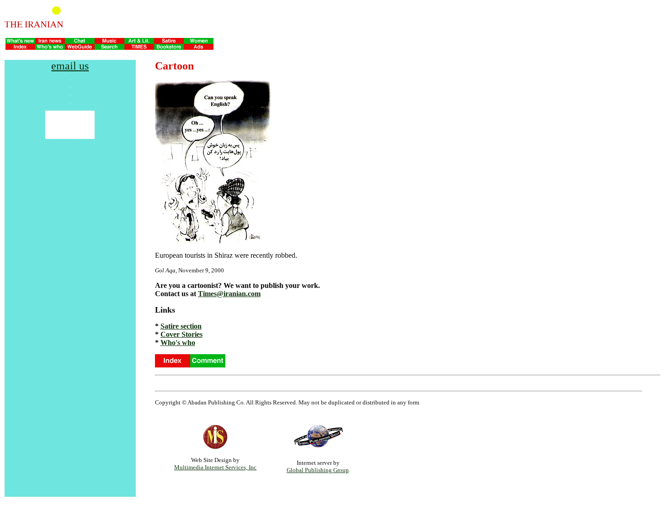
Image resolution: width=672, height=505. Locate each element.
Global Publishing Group (318, 470)
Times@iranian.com (229, 294)
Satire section (181, 326)
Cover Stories (181, 334)
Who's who (177, 342)
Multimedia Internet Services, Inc (215, 467)
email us (70, 66)
